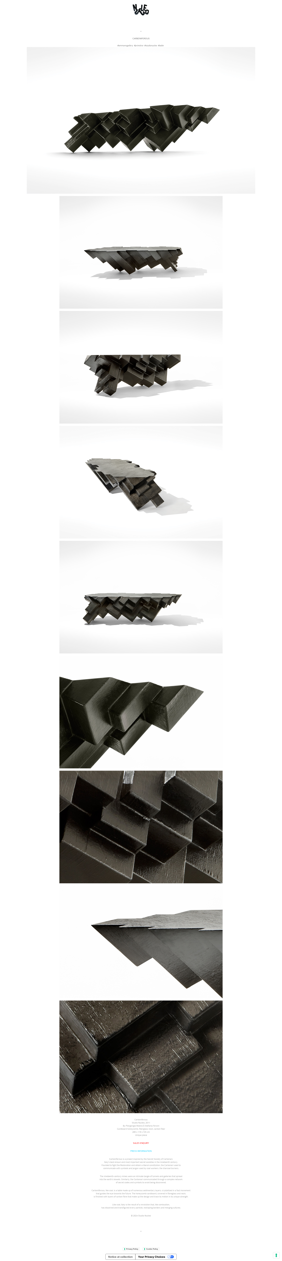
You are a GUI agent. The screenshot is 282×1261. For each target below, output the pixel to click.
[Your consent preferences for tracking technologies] (276, 1255)
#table (161, 45)
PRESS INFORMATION (141, 1151)
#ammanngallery (125, 45)
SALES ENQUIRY (141, 1143)
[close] (141, 31)
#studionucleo (150, 45)
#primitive (138, 45)
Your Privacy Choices (151, 1256)
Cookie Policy (152, 1249)
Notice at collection (120, 1256)
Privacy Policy (132, 1249)
